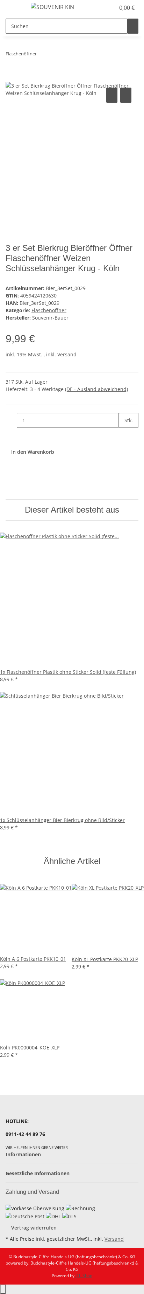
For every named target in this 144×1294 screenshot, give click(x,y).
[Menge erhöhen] (124, 435)
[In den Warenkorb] (11, 78)
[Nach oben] (3, 1289)
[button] (102, 8)
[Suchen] (132, 26)
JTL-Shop (83, 1276)
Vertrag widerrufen (34, 1227)
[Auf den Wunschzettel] (125, 95)
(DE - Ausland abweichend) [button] (96, 389)
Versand (67, 354)
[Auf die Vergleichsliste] (111, 95)
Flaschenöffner (48, 310)
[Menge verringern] (11, 420)
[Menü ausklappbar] (14, 8)
